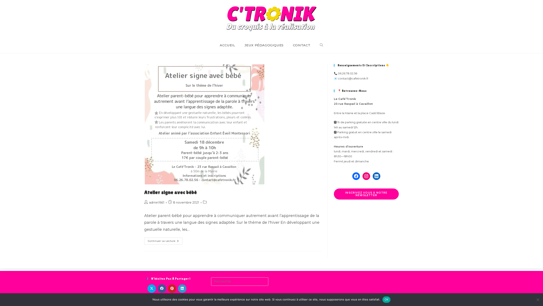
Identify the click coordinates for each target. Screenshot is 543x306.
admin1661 (156, 202)
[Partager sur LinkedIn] (182, 288)
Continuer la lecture (165, 242)
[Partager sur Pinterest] (172, 288)
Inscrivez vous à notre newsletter (366, 194)
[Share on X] (151, 288)
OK (387, 299)
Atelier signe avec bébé (170, 192)
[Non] (538, 300)
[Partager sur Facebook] (162, 288)
